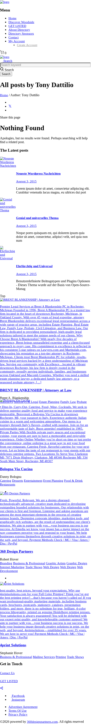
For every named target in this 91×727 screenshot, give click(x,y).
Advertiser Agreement (22, 707)
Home (12, 18)
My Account (16, 41)
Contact (13, 37)
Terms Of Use (17, 710)
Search (7, 60)
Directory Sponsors (21, 33)
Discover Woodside (21, 22)
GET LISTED (17, 26)
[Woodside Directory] (4, 2)
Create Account (27, 45)
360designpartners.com (42, 721)
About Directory (19, 29)
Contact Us (7, 673)
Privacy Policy (18, 714)
